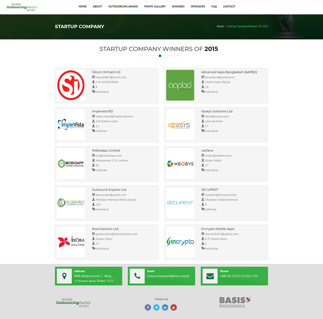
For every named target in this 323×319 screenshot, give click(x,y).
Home (83, 6)
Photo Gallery (155, 6)
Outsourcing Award (123, 6)
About (97, 6)
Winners (178, 6)
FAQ (214, 6)
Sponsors (198, 6)
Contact (229, 6)
